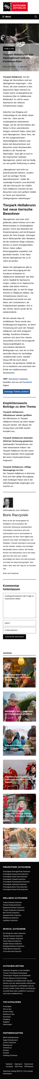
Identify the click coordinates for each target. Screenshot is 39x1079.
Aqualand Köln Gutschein (12, 915)
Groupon (6, 1053)
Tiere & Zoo (7, 1009)
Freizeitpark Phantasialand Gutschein (16, 882)
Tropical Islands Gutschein (12, 902)
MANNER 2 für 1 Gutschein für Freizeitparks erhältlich (19, 712)
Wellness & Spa (8, 1014)
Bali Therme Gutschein (11, 913)
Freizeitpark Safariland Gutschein (15, 884)
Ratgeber (6, 1022)
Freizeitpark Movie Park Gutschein (15, 887)
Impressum (18, 1064)
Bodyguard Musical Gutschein (13, 946)
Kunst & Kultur (8, 1011)
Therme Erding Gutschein (12, 905)
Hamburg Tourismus (10, 1055)
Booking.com (7, 1045)
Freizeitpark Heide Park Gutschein (15, 876)
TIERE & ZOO (9, 49)
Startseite (9, 1064)
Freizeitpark (7, 1006)
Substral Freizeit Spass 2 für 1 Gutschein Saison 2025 (19, 746)
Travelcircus (7, 1048)
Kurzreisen (7, 1017)
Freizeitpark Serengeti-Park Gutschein (16, 871)
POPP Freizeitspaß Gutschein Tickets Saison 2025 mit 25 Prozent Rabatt (18, 813)
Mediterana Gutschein (11, 918)
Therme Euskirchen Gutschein (13, 910)
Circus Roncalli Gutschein (12, 951)
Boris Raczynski (9, 67)
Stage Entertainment (10, 1040)
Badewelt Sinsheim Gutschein (13, 907)
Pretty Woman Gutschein (12, 949)
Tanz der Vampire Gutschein (13, 938)
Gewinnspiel (7, 1024)
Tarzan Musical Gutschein (12, 941)
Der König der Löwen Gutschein (14, 933)
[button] (35, 16)
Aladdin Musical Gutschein (12, 944)
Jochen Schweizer (9, 1042)
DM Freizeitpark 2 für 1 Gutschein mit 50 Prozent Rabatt (18, 677)
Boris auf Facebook (10, 573)
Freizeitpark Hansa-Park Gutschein (15, 889)
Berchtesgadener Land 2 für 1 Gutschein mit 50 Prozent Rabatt (19, 848)
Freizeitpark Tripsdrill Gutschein (14, 879)
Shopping (6, 1019)
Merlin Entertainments (10, 1037)
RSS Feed (18, 1066)
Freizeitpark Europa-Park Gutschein (15, 874)
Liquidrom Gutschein (10, 920)
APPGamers (28, 1066)
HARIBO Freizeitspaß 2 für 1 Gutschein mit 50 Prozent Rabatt (19, 779)
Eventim (6, 1050)
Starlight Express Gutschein (13, 936)
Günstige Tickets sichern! (16, 391)
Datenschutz (28, 1064)
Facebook (27, 382)
